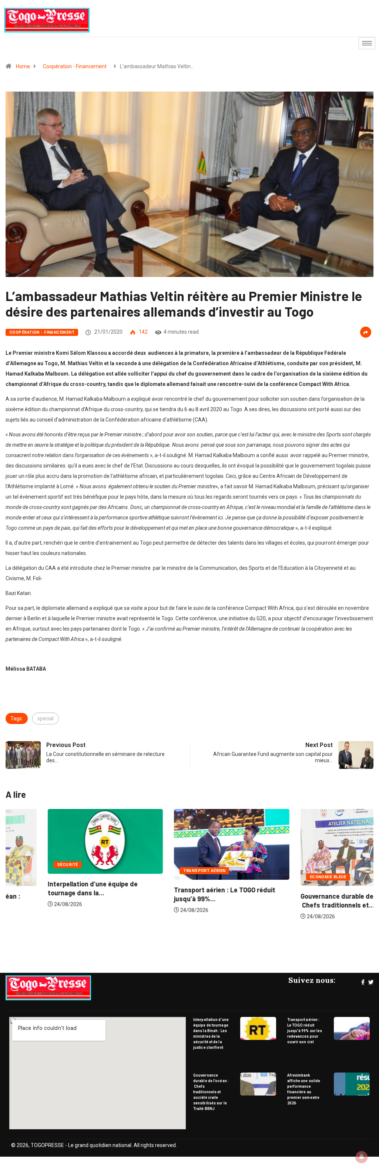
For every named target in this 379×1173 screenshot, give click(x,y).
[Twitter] (370, 982)
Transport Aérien (162, 870)
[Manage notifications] (362, 1157)
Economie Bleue (286, 877)
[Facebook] (363, 982)
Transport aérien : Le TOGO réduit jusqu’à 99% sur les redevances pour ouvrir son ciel (304, 1031)
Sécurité (25, 864)
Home (23, 66)
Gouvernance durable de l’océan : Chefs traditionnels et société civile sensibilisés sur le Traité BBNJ (211, 1092)
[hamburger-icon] (367, 43)
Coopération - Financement (75, 66)
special (45, 718)
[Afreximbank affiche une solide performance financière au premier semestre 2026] (352, 1084)
